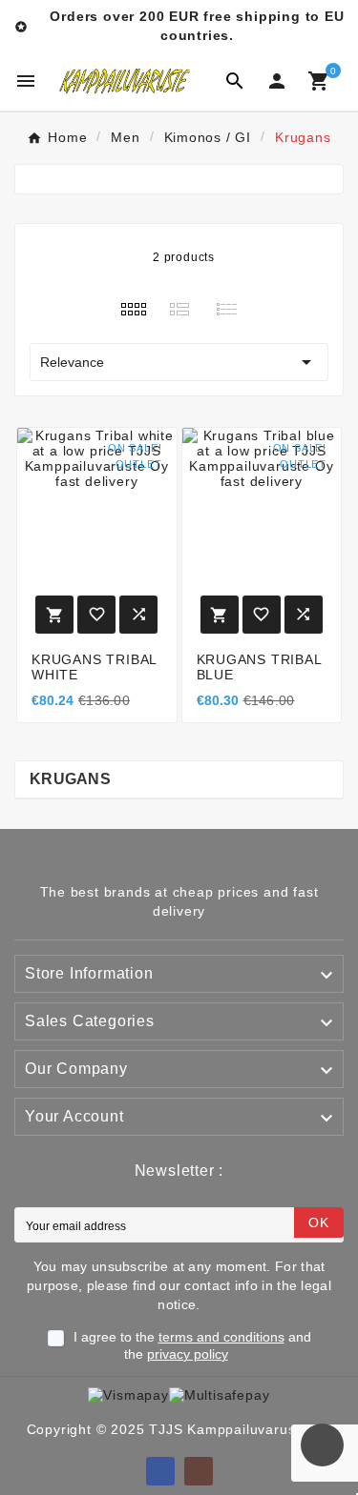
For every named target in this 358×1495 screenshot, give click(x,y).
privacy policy (187, 1354)
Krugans (70, 779)
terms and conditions (221, 1336)
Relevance (179, 362)
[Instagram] (198, 1471)
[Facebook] (160, 1471)
